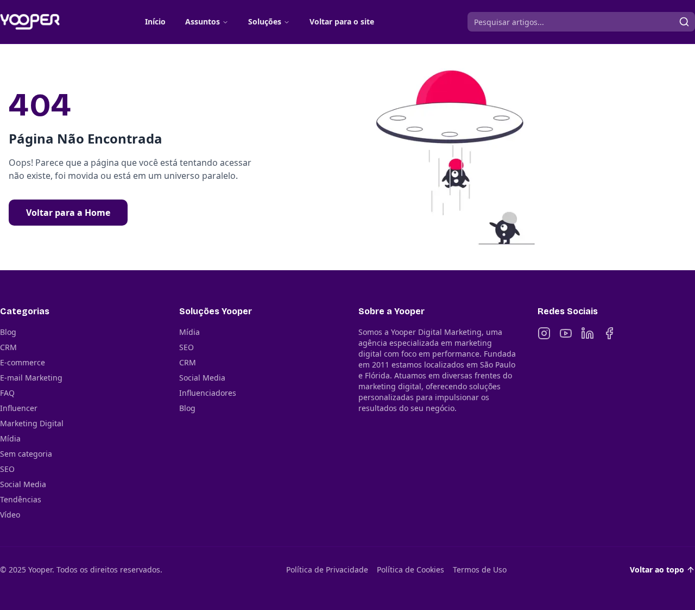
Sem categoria (26, 454)
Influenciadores (207, 393)
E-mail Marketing (31, 377)
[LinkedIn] (587, 333)
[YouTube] (565, 333)
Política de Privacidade (327, 569)
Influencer (18, 408)
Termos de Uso (480, 569)
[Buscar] (684, 21)
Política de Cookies (410, 569)
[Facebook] (609, 333)
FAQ (7, 393)
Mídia (10, 438)
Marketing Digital (32, 423)
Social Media (23, 484)
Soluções (264, 21)
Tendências (20, 499)
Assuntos (202, 21)
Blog (8, 332)
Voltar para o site (341, 21)
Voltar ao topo (657, 569)
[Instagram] (544, 333)
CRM (8, 347)
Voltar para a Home (68, 213)
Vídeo (10, 514)
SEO (7, 469)
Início (155, 21)
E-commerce (22, 362)
